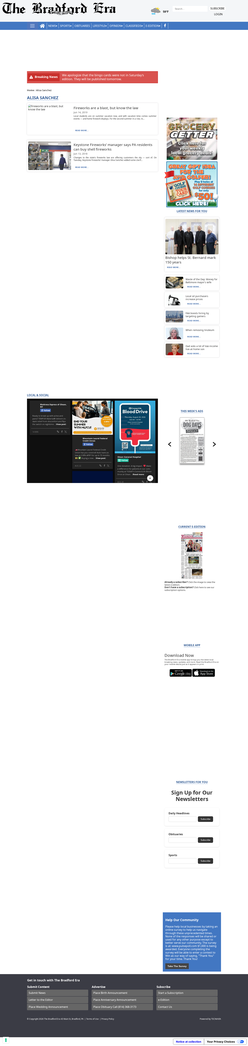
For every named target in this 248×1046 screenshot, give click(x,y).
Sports (65, 26)
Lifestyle (99, 26)
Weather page (160, 12)
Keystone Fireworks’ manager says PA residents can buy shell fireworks (113, 147)
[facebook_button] (165, 26)
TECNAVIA (216, 1018)
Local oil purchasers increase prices (197, 297)
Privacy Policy (107, 1018)
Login (218, 14)
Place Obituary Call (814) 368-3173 (114, 1007)
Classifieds (133, 26)
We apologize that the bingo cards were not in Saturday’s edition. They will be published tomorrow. (103, 77)
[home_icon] (42, 26)
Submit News (37, 993)
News (52, 26)
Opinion (115, 26)
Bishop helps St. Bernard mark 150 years (190, 259)
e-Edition (163, 1000)
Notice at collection (188, 1041)
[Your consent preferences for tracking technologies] (6, 1040)
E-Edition (152, 26)
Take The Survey (177, 966)
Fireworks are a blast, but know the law (106, 107)
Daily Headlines (179, 813)
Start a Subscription (170, 993)
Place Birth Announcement (110, 993)
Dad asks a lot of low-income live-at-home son (202, 347)
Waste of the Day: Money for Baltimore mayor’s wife (201, 281)
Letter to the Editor (41, 1000)
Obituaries (82, 26)
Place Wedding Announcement (48, 1007)
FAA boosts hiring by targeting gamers (197, 315)
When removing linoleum (200, 330)
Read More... (82, 130)
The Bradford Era (52, 1018)
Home (31, 90)
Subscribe (217, 8)
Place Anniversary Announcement (114, 1000)
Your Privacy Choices (221, 1041)
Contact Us (165, 1007)
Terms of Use (92, 1018)
